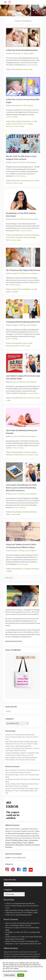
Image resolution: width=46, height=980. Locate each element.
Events (25, 343)
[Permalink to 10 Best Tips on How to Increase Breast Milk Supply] (23, 86)
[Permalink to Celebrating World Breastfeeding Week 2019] (23, 308)
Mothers (34, 452)
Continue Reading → (32, 65)
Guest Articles (10, 237)
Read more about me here (13, 641)
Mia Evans (8, 775)
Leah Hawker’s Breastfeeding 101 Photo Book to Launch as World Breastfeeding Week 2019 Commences (21, 488)
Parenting (19, 237)
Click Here (27, 845)
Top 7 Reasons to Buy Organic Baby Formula (23, 270)
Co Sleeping (27, 568)
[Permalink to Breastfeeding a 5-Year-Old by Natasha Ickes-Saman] (23, 200)
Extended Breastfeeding (31, 235)
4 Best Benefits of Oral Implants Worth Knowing (20, 760)
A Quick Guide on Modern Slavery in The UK (19, 755)
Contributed (27, 452)
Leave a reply (28, 69)
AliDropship (20, 845)
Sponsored (9, 126)
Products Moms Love (18, 124)
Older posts (8, 578)
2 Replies (15, 292)
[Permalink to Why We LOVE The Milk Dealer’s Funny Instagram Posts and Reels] (23, 143)
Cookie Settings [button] (9, 975)
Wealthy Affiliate (18, 840)
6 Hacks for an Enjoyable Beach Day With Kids (20, 734)
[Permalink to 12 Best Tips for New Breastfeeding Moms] (23, 37)
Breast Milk (16, 121)
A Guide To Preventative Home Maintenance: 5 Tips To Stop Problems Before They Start (21, 791)
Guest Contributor (32, 219)
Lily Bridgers (9, 779)
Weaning (26, 237)
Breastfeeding (17, 69)
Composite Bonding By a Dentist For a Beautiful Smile (22, 753)
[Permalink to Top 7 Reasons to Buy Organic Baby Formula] (23, 257)
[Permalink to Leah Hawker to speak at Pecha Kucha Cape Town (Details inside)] (23, 362)
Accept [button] (21, 975)
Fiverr (25, 842)
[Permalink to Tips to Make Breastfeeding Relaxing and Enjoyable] (23, 417)
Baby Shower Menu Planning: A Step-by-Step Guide (21, 741)
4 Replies (9, 571)
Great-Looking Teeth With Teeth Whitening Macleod (21, 757)
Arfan (7, 770)
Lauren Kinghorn (30, 162)
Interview (31, 398)
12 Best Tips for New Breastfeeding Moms (22, 50)
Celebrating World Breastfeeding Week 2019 (23, 322)
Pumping (29, 124)
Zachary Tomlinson (11, 784)
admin (32, 53)
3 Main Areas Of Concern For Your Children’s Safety (21, 744)
